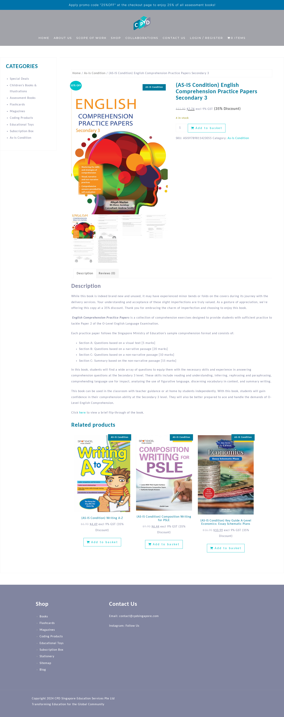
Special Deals (19, 78)
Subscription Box (22, 131)
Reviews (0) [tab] (107, 273)
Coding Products (21, 118)
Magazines (17, 111)
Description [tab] (85, 273)
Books (44, 616)
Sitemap (45, 663)
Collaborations (141, 38)
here (82, 412)
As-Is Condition (94, 73)
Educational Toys (22, 124)
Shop (116, 38)
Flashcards (17, 104)
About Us (63, 38)
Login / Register (206, 38)
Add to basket (209, 128)
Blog (43, 669)
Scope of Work (91, 38)
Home (43, 38)
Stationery (47, 656)
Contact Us (174, 38)
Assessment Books (23, 98)
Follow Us (132, 625)
